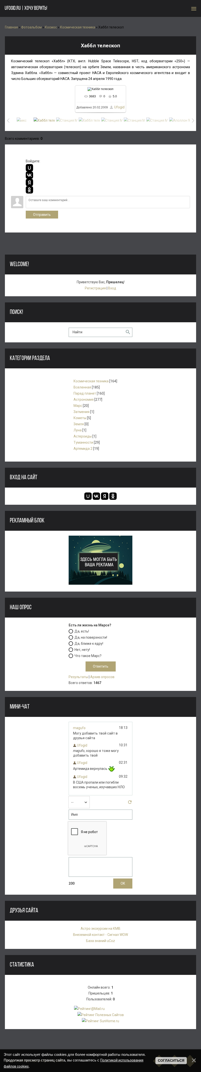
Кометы (80, 418)
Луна (78, 430)
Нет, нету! (82, 650)
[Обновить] (129, 803)
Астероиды (83, 436)
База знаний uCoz (100, 941)
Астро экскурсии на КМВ (100, 928)
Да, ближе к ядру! (89, 644)
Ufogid (119, 107)
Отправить (42, 215)
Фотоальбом (31, 27)
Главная (11, 27)
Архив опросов (102, 677)
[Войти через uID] (29, 167)
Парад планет (85, 393)
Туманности (83, 442)
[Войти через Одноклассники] (29, 190)
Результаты (78, 677)
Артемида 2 (83, 449)
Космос (51, 27)
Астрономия (84, 399)
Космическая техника (77, 27)
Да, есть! (82, 631)
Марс (78, 406)
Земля (79, 424)
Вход (112, 288)
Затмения (81, 412)
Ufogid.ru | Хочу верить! (26, 8)
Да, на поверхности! (91, 637)
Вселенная (82, 387)
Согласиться (171, 1060)
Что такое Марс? (88, 656)
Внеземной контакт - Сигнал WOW (100, 935)
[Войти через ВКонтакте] (29, 175)
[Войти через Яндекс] (29, 182)
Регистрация (95, 288)
